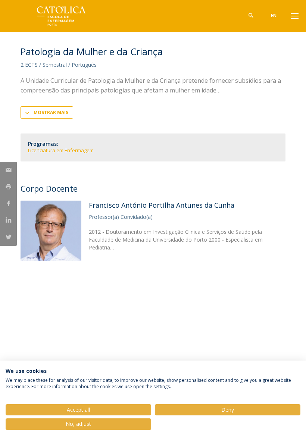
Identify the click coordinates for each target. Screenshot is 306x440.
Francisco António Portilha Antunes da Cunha (161, 205)
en (274, 15)
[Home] (67, 16)
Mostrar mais (51, 112)
